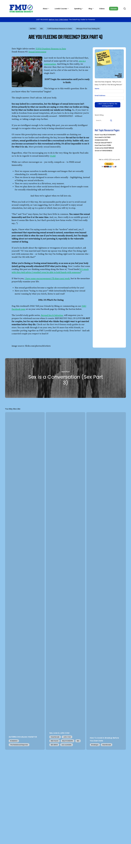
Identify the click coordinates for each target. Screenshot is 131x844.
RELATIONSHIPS (67, 741)
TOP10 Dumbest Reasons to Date (59, 29)
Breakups (94, 745)
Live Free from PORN (103, 145)
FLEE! (53, 156)
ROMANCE (13, 741)
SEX (41, 29)
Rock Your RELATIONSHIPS (105, 135)
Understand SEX (101, 140)
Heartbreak (55, 737)
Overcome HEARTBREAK (104, 148)
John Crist (67, 737)
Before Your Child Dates (58, 19)
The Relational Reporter (19, 745)
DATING (33, 29)
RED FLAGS (54, 741)
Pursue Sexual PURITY (103, 143)
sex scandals (66, 745)
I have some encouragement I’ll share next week (47, 278)
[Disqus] (65, 778)
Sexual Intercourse (37, 52)
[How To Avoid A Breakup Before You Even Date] (106, 581)
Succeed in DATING (102, 137)
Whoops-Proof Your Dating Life (87, 29)
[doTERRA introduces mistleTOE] (25, 581)
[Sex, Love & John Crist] (65, 581)
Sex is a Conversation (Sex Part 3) (65, 378)
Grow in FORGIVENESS (103, 151)
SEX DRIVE (54, 745)
